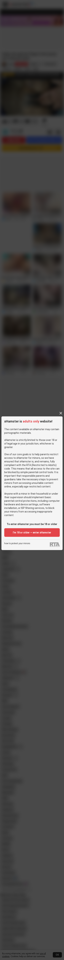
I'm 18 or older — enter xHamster (32, 532)
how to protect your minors (17, 543)
